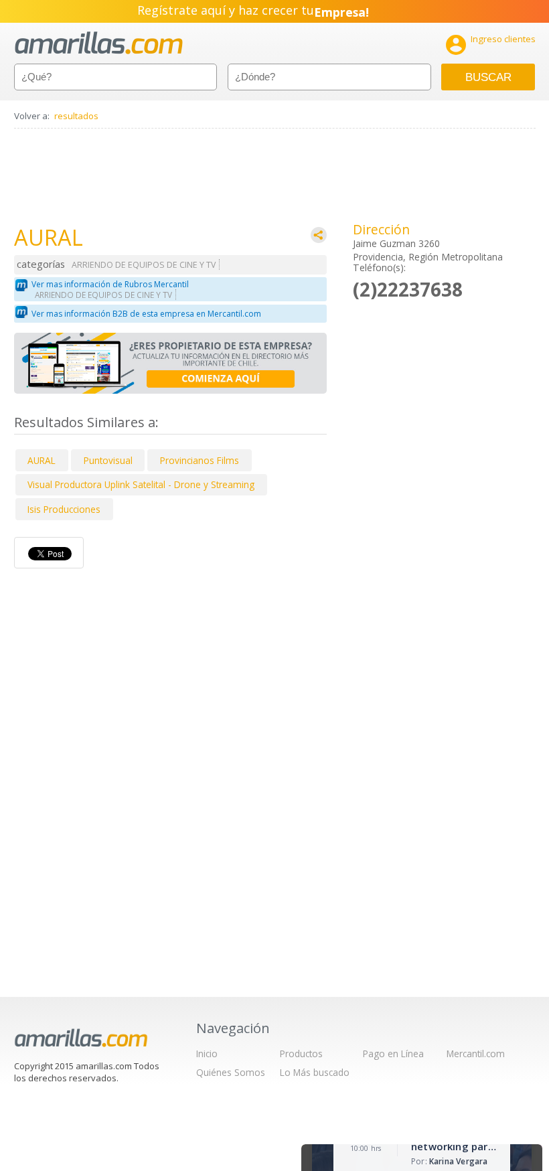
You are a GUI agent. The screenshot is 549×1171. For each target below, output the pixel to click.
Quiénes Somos (230, 1072)
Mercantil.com (476, 1053)
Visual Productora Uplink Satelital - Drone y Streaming (140, 484)
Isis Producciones (63, 509)
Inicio (207, 1053)
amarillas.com (98, 43)
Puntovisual (108, 460)
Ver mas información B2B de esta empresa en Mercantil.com (146, 313)
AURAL (41, 460)
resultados (76, 116)
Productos (301, 1053)
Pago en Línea (393, 1053)
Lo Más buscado (314, 1072)
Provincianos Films (199, 460)
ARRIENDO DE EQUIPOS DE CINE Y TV (144, 264)
